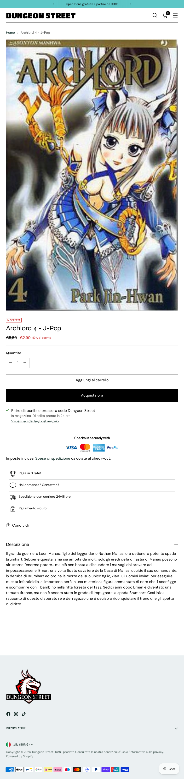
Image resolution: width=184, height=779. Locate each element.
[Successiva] (130, 4)
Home (10, 32)
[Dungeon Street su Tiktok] (24, 715)
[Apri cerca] (155, 15)
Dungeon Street (42, 752)
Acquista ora (92, 395)
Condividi (20, 525)
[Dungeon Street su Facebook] (9, 715)
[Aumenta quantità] (25, 363)
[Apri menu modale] (175, 15)
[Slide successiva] (174, 639)
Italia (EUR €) (21, 744)
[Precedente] (53, 4)
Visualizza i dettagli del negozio (35, 421)
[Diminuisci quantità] (10, 363)
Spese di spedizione (52, 458)
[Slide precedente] (163, 639)
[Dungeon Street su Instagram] (16, 715)
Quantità (13, 352)
